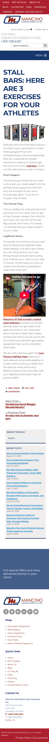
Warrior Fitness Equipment (20, 643)
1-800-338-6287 (11, 41)
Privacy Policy (23, 738)
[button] (39, 55)
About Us (34, 2)
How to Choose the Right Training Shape (25, 453)
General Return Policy (28, 12)
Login (27, 30)
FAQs (29, 7)
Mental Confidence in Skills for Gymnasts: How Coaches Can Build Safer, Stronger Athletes (23, 518)
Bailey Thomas (14, 388)
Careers (7, 12)
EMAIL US (10, 720)
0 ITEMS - (40, 30)
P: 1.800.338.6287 (14, 714)
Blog (5, 7)
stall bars (32, 166)
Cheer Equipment (15, 633)
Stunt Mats (12, 640)
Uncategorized (14, 391)
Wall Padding (13, 630)
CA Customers (40, 738)
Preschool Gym (14, 636)
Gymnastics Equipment (18, 626)
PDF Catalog (19, 2)
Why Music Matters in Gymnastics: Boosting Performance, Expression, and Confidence (25, 495)
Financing (40, 7)
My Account (16, 30)
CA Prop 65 (17, 7)
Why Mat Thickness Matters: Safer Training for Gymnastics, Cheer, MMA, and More (24, 473)
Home (6, 2)
